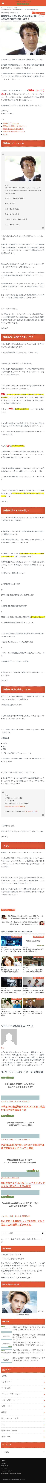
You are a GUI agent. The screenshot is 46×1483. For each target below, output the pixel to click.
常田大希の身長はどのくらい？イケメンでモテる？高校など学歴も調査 (29, 1344)
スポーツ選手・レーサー (10, 1400)
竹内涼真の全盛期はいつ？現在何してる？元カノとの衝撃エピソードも (29, 1351)
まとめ (5, 134)
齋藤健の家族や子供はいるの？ (14, 132)
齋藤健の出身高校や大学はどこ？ (15, 126)
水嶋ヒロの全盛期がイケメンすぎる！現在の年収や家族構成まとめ (29, 1328)
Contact (4, 1468)
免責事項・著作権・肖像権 (11, 1473)
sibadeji (12, 1479)
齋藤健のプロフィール (11, 123)
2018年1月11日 (31, 811)
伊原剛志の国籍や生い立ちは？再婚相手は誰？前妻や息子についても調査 (29, 1337)
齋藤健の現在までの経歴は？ (13, 129)
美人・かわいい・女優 (10, 1418)
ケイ (2, 1048)
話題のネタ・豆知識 (9, 910)
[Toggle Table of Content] (2, 119)
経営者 (4, 1412)
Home (3, 1461)
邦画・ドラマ (6, 1437)
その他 (4, 1376)
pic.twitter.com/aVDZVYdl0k (15, 806)
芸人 (3, 1424)
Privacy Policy (6, 1471)
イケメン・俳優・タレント (11, 1394)
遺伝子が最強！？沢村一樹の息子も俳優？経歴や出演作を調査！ (29, 1359)
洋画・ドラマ (6, 1406)
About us (4, 1466)
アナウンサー (6, 1382)
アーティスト (6, 1388)
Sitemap (4, 1463)
